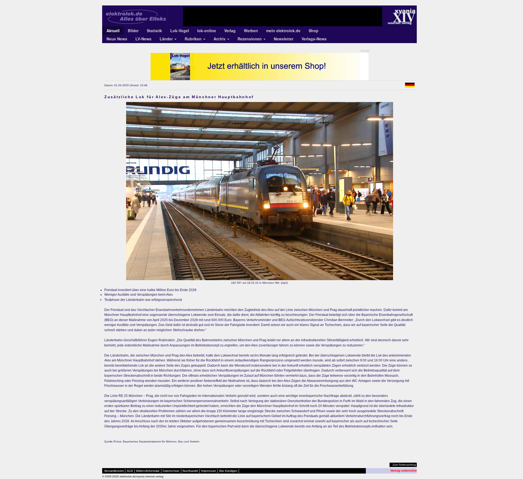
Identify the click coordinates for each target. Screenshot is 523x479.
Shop (313, 30)
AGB (130, 470)
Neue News (117, 38)
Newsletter (283, 38)
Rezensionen (250, 38)
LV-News (143, 38)
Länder (167, 38)
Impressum (208, 470)
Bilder (133, 30)
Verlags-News (314, 38)
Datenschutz (171, 470)
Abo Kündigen (228, 470)
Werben (251, 30)
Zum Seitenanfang (404, 464)
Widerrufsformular (148, 470)
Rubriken (194, 38)
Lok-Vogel (179, 30)
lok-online (206, 30)
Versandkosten (114, 470)
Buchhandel (190, 470)
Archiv (220, 38)
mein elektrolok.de (283, 30)
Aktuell (113, 30)
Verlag (230, 30)
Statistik (154, 30)
